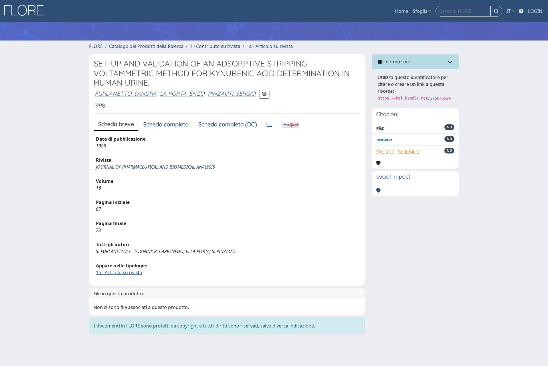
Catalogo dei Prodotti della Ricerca (146, 46)
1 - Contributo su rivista (215, 46)
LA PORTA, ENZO (182, 93)
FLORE (96, 46)
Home (401, 11)
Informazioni (396, 61)
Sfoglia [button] (420, 11)
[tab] (269, 124)
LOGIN (535, 11)
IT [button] (509, 11)
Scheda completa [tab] (166, 124)
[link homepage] (26, 11)
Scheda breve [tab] (116, 124)
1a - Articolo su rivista (270, 46)
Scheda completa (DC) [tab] (227, 124)
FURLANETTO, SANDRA (125, 93)
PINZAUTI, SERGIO (231, 93)
